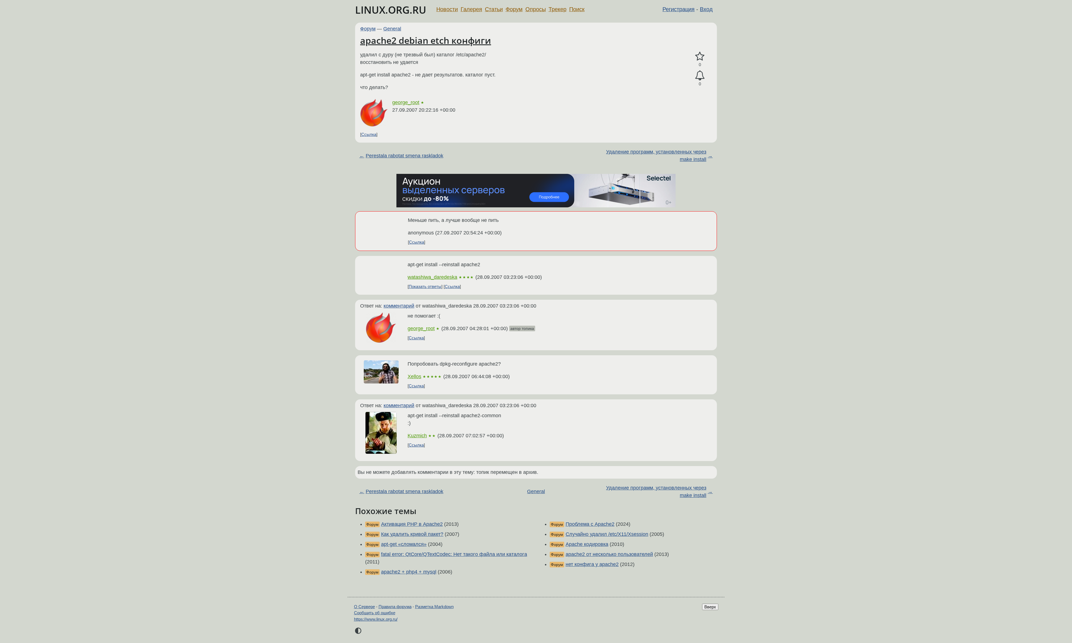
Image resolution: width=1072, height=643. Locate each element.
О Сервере (364, 606)
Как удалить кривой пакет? (412, 534)
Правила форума (395, 606)
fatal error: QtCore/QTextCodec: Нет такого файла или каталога (454, 554)
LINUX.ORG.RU (390, 10)
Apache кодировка (587, 544)
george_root (405, 102)
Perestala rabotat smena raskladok (404, 156)
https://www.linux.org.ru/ (376, 619)
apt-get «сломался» (404, 544)
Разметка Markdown (434, 606)
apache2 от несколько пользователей (609, 554)
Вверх (710, 606)
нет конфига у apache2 (592, 564)
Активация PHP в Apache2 (412, 524)
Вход (706, 9)
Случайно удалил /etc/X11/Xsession (607, 534)
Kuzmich (417, 435)
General (392, 29)
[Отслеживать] (700, 75)
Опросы (535, 9)
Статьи (494, 9)
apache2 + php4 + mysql (408, 572)
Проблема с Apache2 (590, 524)
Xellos (414, 376)
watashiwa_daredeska (432, 277)
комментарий (399, 306)
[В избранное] (700, 56)
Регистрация (678, 9)
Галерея (471, 9)
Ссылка (368, 134)
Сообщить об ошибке (374, 612)
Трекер (557, 9)
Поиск (577, 9)
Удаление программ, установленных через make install (656, 155)
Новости (447, 9)
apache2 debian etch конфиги (425, 40)
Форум (514, 9)
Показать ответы (425, 286)
